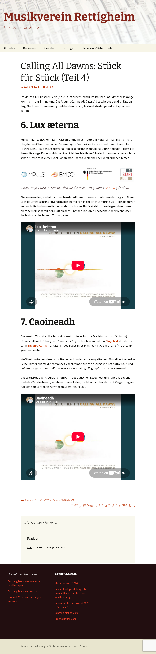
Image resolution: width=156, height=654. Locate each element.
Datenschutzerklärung (33, 646)
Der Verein (29, 48)
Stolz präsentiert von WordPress (68, 646)
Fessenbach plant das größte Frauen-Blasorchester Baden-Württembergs (71, 593)
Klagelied (111, 341)
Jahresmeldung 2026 (66, 613)
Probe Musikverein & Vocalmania (47, 499)
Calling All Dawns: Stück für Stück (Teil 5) (103, 505)
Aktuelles (9, 48)
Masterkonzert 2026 (66, 583)
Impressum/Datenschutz (97, 48)
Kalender (49, 48)
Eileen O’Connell (38, 345)
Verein (49, 86)
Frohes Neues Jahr (65, 618)
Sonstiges (69, 48)
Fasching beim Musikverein (23, 591)
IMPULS (110, 187)
